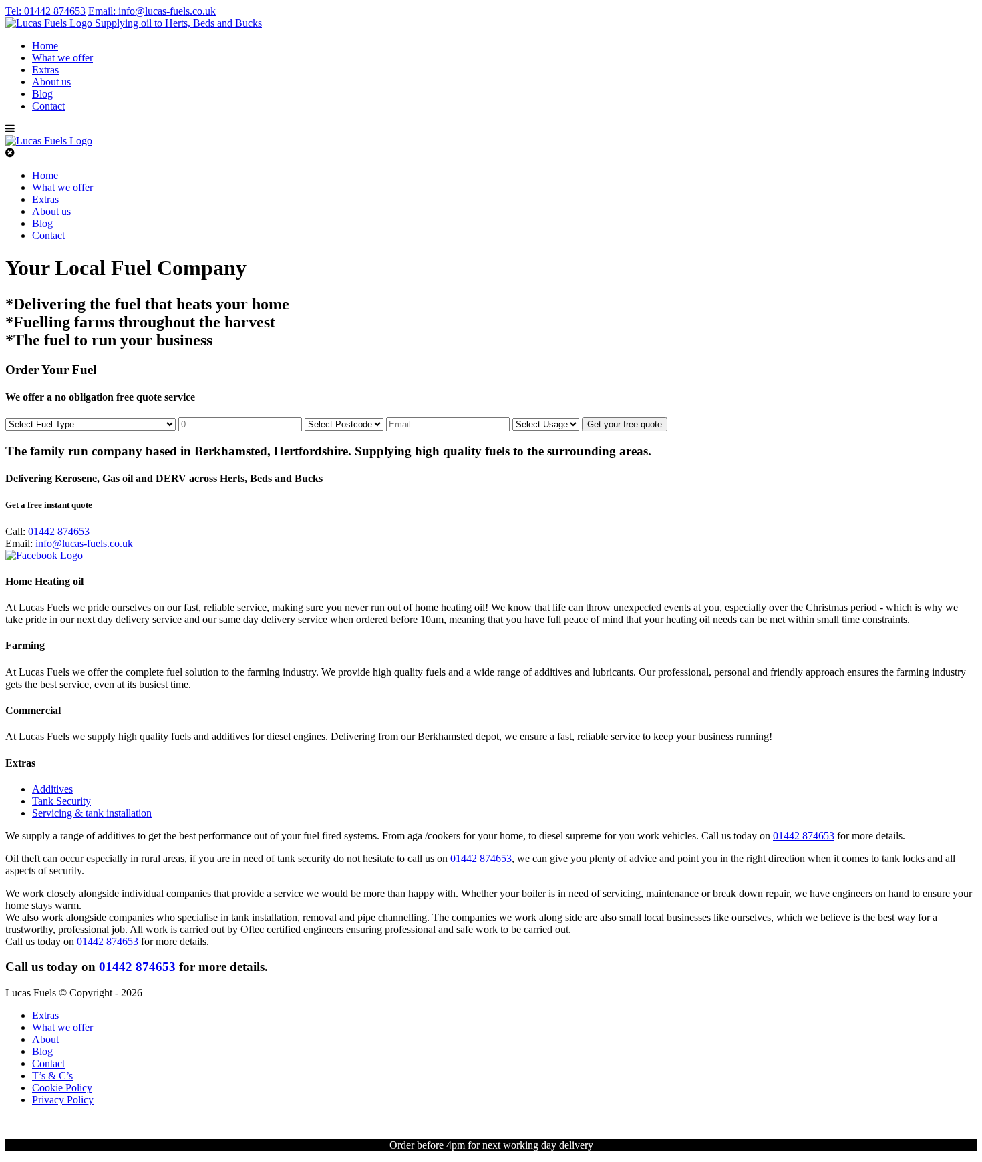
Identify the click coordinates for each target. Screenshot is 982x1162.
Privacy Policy (63, 1099)
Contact (48, 106)
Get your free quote (624, 424)
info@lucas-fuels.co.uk (152, 11)
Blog (42, 94)
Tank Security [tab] (61, 801)
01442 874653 (45, 11)
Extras (45, 69)
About (45, 1039)
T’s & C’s (52, 1075)
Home (45, 45)
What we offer (62, 57)
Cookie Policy (62, 1087)
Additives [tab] (52, 789)
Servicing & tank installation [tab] (92, 813)
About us (51, 81)
